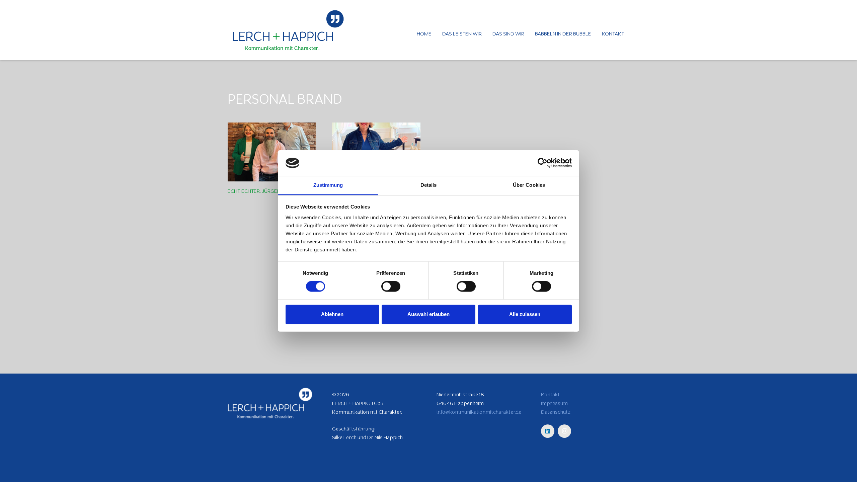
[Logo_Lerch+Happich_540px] (288, 30)
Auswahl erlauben (428, 314)
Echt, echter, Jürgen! (255, 191)
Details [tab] (428, 185)
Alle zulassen (524, 314)
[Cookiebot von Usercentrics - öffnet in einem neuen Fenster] (542, 163)
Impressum (554, 403)
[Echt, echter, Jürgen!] (272, 152)
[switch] (390, 286)
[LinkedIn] (547, 431)
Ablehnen (332, 314)
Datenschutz (555, 412)
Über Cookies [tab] (529, 185)
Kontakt (550, 394)
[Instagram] (564, 431)
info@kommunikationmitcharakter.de (479, 412)
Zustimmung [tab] (328, 185)
